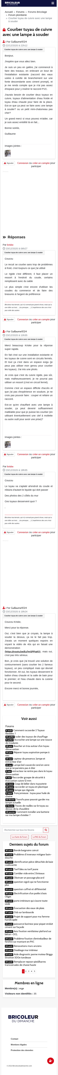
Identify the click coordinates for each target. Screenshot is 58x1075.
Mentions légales (19, 1044)
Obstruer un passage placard (29, 877)
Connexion (22, 163)
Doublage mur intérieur (26, 950)
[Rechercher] (46, 830)
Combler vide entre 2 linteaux (29, 873)
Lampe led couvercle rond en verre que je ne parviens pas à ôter (27, 767)
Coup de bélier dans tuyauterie (31, 783)
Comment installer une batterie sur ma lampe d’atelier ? (27, 813)
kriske (10, 244)
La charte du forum (19, 837)
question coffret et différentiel (30, 889)
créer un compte (41, 163)
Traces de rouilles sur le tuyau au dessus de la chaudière (26, 807)
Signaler (10, 163)
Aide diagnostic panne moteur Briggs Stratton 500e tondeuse (29, 956)
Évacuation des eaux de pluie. (29, 908)
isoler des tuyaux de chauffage (31, 736)
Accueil (9, 12)
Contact (14, 1039)
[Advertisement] (29, 202)
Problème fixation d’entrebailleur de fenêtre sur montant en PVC (28, 940)
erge (21, 988)
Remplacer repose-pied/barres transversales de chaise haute (25, 963)
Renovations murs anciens (28, 946)
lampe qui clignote (24, 790)
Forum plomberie (17, 15)
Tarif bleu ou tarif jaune (26, 869)
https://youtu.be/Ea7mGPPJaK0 (23, 651)
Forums (20, 12)
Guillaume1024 (19, 41)
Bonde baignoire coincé (26, 850)
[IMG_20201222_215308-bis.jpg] (8, 153)
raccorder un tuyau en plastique (31, 786)
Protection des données (22, 1050)
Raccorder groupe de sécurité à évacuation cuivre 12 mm (25, 779)
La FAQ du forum (39, 837)
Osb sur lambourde (24, 912)
